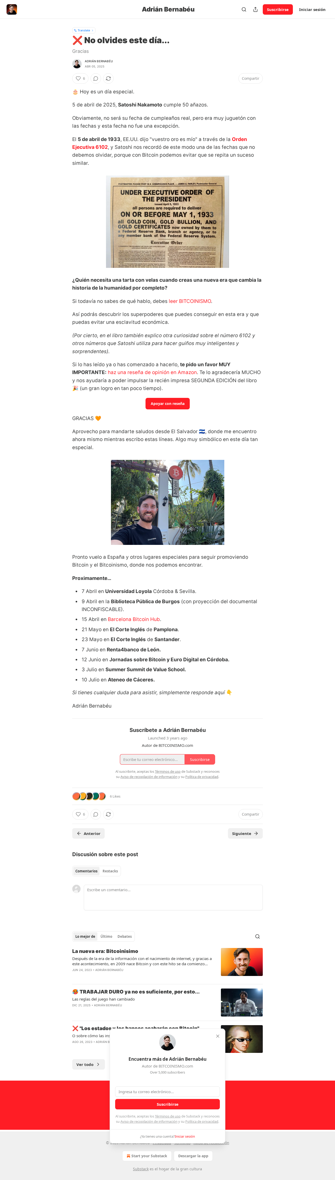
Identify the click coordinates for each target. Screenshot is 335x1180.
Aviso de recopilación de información (148, 1121)
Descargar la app (193, 1155)
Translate (84, 30)
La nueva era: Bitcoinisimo (105, 951)
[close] (218, 1036)
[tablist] (96, 871)
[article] (167, 964)
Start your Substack (149, 1155)
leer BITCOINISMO (190, 301)
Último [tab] (106, 936)
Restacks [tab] (110, 871)
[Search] (244, 9)
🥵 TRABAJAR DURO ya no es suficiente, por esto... (136, 992)
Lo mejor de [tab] (85, 936)
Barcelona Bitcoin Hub (134, 619)
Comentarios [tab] (86, 871)
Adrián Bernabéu (99, 61)
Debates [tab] (125, 936)
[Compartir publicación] (255, 9)
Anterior (92, 833)
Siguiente (241, 833)
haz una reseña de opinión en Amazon (152, 372)
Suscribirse (278, 9)
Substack (141, 1168)
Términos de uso (168, 1116)
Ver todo (84, 1064)
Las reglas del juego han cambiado (103, 999)
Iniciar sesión (312, 9)
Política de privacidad (201, 1121)
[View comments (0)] (96, 78)
